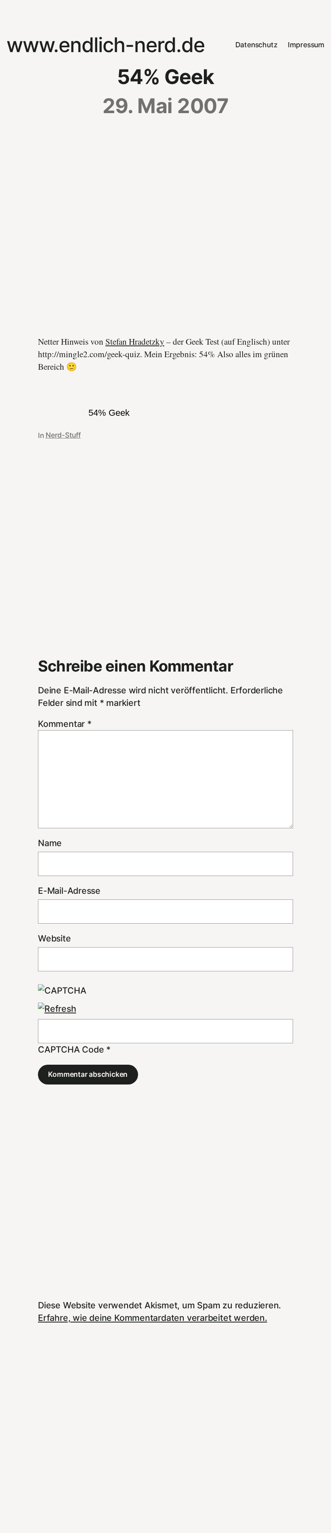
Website (54, 938)
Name (50, 843)
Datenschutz (256, 44)
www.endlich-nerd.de (105, 45)
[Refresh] (57, 1008)
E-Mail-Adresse (69, 890)
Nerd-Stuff (63, 435)
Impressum (306, 44)
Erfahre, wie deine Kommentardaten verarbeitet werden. (152, 1317)
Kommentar (65, 723)
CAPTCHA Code (71, 1049)
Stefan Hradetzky (134, 341)
